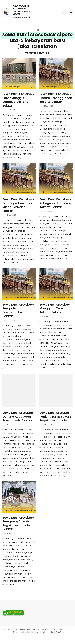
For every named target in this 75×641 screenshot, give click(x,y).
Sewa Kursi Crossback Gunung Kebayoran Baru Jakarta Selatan (18, 416)
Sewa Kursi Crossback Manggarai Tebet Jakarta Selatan (55, 308)
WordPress (60, 632)
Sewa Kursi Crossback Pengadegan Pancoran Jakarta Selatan (18, 310)
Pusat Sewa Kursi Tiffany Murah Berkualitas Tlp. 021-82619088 (22, 10)
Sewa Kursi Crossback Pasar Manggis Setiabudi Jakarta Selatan (18, 100)
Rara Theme (39, 632)
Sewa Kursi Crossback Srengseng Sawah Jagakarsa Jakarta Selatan (18, 523)
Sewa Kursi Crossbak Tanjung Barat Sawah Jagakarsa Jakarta (55, 416)
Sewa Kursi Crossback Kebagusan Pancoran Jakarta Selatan (55, 203)
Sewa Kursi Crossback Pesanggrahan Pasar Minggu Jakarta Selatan (18, 205)
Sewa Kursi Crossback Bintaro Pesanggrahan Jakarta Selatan (55, 98)
